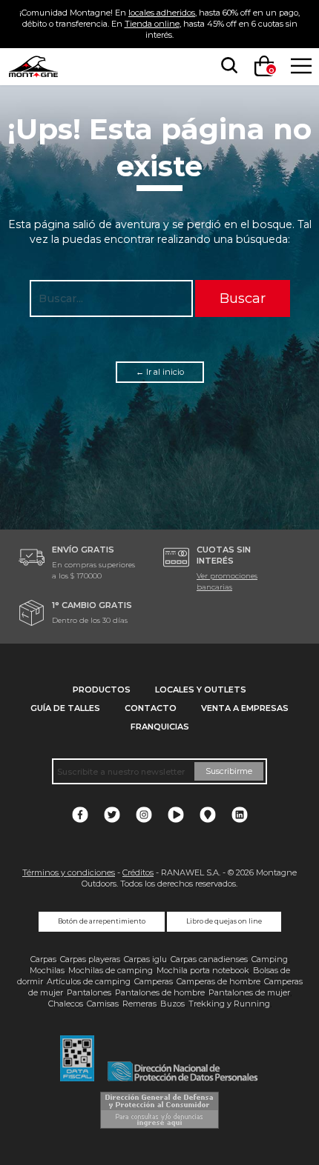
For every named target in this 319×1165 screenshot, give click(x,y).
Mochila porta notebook (203, 970)
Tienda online (152, 24)
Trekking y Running (229, 1003)
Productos (102, 689)
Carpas (43, 959)
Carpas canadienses (209, 959)
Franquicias (160, 726)
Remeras (139, 1003)
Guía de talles (65, 708)
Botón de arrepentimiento (101, 921)
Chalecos (65, 1003)
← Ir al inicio (160, 372)
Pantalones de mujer (249, 992)
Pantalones (89, 992)
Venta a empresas (245, 708)
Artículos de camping (89, 981)
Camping (269, 959)
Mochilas (47, 970)
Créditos (138, 872)
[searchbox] (226, 66)
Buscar (243, 298)
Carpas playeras (90, 959)
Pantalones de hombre (160, 992)
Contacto (151, 708)
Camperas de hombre (218, 981)
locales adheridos (161, 12)
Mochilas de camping (110, 970)
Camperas (153, 981)
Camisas (103, 1003)
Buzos (172, 1003)
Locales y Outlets (200, 689)
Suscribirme (228, 771)
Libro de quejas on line (224, 921)
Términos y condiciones (68, 872)
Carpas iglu (145, 959)
